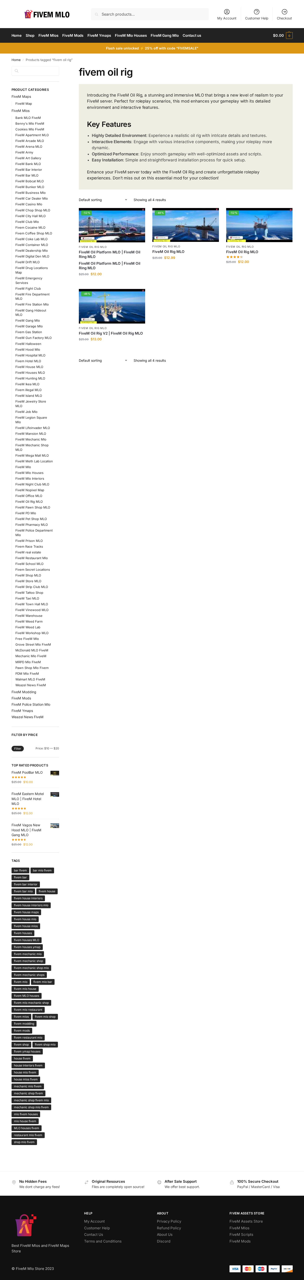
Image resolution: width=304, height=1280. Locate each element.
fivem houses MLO (26, 940)
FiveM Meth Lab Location (34, 461)
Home (16, 60)
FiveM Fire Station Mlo (32, 304)
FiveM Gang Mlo (27, 320)
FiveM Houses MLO (30, 372)
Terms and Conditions (103, 1241)
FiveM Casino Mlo (28, 204)
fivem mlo (20, 982)
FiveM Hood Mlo (27, 349)
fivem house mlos (26, 926)
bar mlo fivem (42, 870)
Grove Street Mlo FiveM (33, 644)
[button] (282, 35)
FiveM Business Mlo (30, 193)
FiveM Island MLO (28, 396)
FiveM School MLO (29, 564)
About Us (165, 1234)
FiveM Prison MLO (29, 541)
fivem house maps (26, 912)
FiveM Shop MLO (28, 575)
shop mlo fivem (24, 1142)
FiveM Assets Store (246, 1221)
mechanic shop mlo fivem (31, 1107)
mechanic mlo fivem (28, 1086)
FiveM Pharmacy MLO (31, 525)
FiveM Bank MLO (28, 164)
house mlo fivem (25, 1072)
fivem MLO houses (26, 996)
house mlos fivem (26, 1079)
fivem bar (20, 877)
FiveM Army (24, 152)
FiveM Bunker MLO (29, 187)
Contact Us (93, 1234)
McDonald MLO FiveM (31, 650)
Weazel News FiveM (30, 685)
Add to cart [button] (112, 284)
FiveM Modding (24, 692)
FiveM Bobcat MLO (29, 181)
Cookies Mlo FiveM (29, 129)
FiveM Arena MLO (28, 146)
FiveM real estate (28, 552)
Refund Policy (169, 1228)
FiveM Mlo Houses (29, 473)
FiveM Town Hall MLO (31, 604)
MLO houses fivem (26, 1128)
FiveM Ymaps (22, 711)
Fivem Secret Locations (32, 569)
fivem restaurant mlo (28, 1037)
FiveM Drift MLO (27, 262)
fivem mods (22, 1030)
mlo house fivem (25, 1121)
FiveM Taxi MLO (27, 598)
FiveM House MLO (29, 367)
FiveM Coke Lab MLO (31, 239)
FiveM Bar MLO (26, 175)
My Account (226, 18)
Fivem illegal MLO (28, 390)
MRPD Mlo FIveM (28, 662)
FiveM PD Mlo (25, 513)
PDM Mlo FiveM (27, 673)
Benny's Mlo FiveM (29, 123)
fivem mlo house (25, 989)
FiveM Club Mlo (27, 222)
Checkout (284, 18)
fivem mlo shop (45, 1016)
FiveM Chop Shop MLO (32, 210)
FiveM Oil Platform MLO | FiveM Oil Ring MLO (109, 254)
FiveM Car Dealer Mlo (31, 198)
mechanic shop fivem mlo (31, 1100)
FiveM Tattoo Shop (29, 592)
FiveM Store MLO (28, 581)
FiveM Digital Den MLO (32, 256)
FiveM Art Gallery (28, 158)
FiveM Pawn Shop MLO (32, 507)
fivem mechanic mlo (28, 954)
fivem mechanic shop (28, 961)
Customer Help (256, 18)
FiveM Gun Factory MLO (33, 338)
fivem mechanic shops (29, 975)
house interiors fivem (28, 1065)
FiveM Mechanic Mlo (30, 439)
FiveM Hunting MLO (30, 378)
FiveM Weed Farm (29, 621)
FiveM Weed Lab (27, 627)
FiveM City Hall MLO (30, 216)
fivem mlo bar (42, 982)
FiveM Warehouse (29, 616)
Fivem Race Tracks (29, 546)
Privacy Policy (169, 1221)
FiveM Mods (21, 698)
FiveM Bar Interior (28, 169)
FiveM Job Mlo (26, 412)
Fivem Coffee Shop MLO (33, 233)
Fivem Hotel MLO (28, 361)
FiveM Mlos (21, 111)
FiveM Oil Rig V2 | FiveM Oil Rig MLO (111, 333)
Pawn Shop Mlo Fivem (32, 668)
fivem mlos (21, 1016)
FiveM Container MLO (31, 245)
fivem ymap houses (27, 1051)
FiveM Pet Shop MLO (31, 519)
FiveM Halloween (28, 344)
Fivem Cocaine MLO (30, 227)
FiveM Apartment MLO (32, 135)
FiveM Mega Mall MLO (32, 455)
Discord (163, 1241)
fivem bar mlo (23, 891)
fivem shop (21, 1044)
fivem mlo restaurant (28, 1009)
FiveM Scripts (241, 1234)
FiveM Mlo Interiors (29, 478)
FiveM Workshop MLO (32, 633)
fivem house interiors (28, 898)
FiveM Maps (21, 96)
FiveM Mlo (23, 467)
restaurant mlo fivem (28, 1135)
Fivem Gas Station (28, 332)
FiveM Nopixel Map (29, 490)
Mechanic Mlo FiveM (30, 656)
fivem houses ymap (27, 947)
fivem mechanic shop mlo (31, 968)
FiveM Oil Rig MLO (92, 247)
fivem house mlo (25, 919)
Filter (17, 748)
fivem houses (23, 933)
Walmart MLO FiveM (30, 679)
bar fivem (20, 870)
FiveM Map (23, 103)
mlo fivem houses (26, 1114)
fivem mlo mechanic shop (31, 1002)
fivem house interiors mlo (31, 905)
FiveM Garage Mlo (29, 326)
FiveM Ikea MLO (27, 384)
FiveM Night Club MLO (32, 484)
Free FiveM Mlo (27, 639)
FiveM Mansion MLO (30, 433)
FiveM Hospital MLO (30, 355)
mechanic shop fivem (28, 1093)
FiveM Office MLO (28, 496)
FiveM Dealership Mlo (31, 250)
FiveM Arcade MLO (29, 141)
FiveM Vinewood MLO (32, 610)
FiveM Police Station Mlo (31, 704)
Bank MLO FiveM (28, 118)
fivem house (47, 891)
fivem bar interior (25, 884)
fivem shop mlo (45, 1044)
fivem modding (24, 1023)
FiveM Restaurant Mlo (31, 558)
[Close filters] (60, 69)
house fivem (22, 1058)
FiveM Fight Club (28, 288)
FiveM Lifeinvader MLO (32, 428)
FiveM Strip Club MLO (31, 587)
